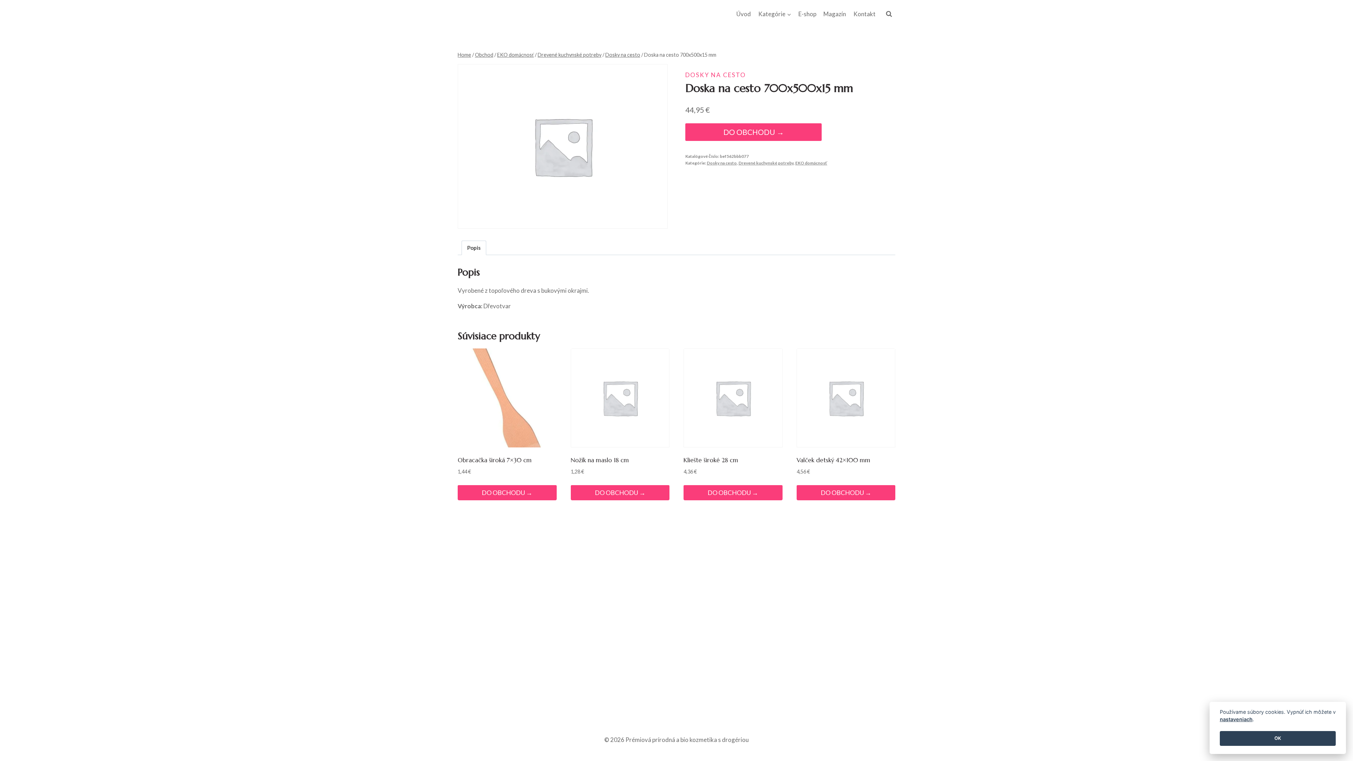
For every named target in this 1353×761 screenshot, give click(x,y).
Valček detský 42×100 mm (833, 460)
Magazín (834, 14)
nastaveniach (1236, 720)
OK (1277, 738)
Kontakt (864, 14)
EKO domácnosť (811, 163)
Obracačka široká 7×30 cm (495, 460)
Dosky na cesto (715, 75)
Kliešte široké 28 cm (711, 460)
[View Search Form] (889, 14)
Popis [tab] (474, 248)
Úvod (743, 14)
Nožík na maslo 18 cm (600, 460)
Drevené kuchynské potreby (766, 163)
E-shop (807, 14)
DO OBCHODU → (753, 132)
